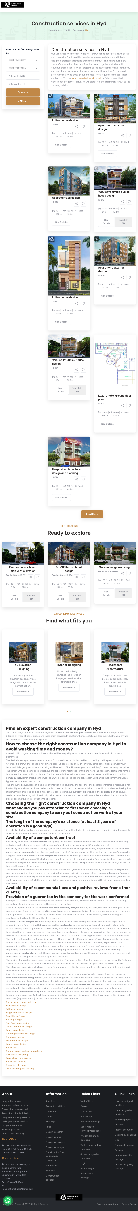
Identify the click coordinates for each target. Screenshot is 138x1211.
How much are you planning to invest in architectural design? (62, 128)
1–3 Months (75, 122)
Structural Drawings (89, 103)
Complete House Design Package (77, 111)
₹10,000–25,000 (65, 133)
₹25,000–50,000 (88, 133)
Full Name (37, 32)
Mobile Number (39, 46)
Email (34, 60)
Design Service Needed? (44, 98)
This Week (40, 122)
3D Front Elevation (62, 103)
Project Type (38, 74)
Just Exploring (95, 122)
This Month (57, 122)
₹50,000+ (40, 137)
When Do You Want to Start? (46, 117)
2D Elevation (41, 107)
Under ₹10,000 (42, 133)
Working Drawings (63, 107)
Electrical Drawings (89, 107)
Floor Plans (40, 103)
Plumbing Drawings (44, 111)
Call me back (91, 152)
